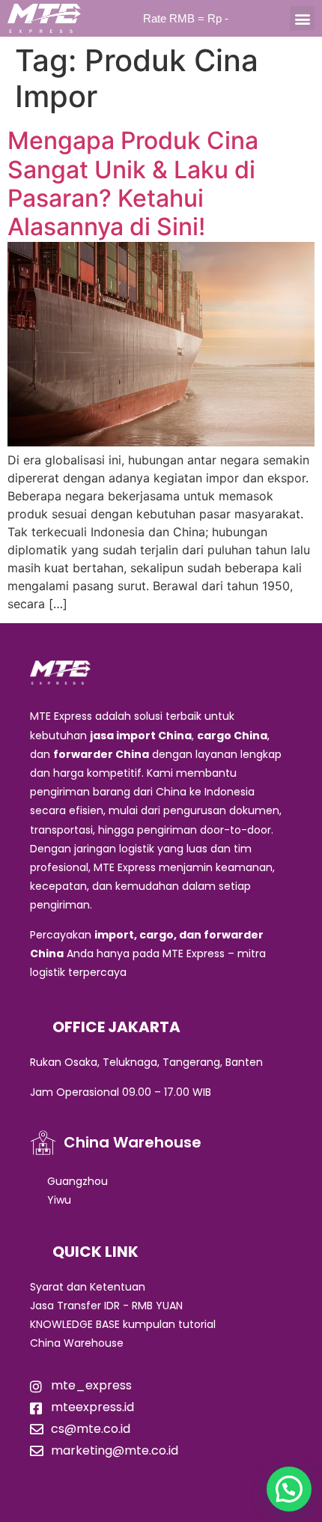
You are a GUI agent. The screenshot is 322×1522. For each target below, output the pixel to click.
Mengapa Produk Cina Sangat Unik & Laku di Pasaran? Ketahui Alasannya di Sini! (132, 183)
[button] (302, 18)
